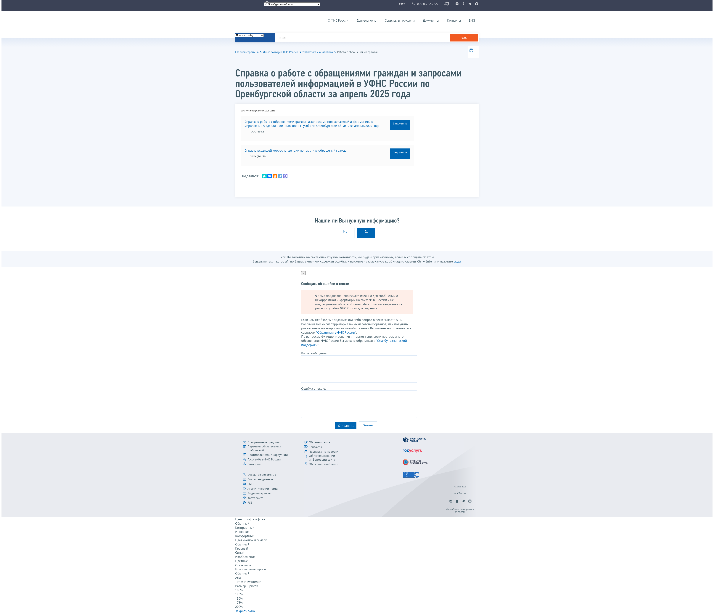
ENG (472, 20)
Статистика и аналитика (317, 52)
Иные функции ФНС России (280, 52)
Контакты (454, 20)
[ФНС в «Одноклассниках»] (463, 4)
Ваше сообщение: (314, 353)
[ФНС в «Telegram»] (469, 4)
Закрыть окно (245, 611)
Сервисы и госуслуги (400, 20)
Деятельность (367, 20)
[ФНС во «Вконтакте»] (457, 4)
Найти (464, 37)
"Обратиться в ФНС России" (336, 332)
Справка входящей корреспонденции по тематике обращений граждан (296, 150)
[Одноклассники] (275, 176)
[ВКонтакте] (269, 176)
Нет (345, 231)
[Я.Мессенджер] (264, 176)
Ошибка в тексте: (313, 388)
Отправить (345, 426)
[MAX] (285, 176)
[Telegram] (280, 176)
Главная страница (247, 52)
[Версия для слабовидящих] (403, 4)
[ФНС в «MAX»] (476, 4)
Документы (431, 20)
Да (366, 231)
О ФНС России (338, 20)
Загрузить (400, 123)
